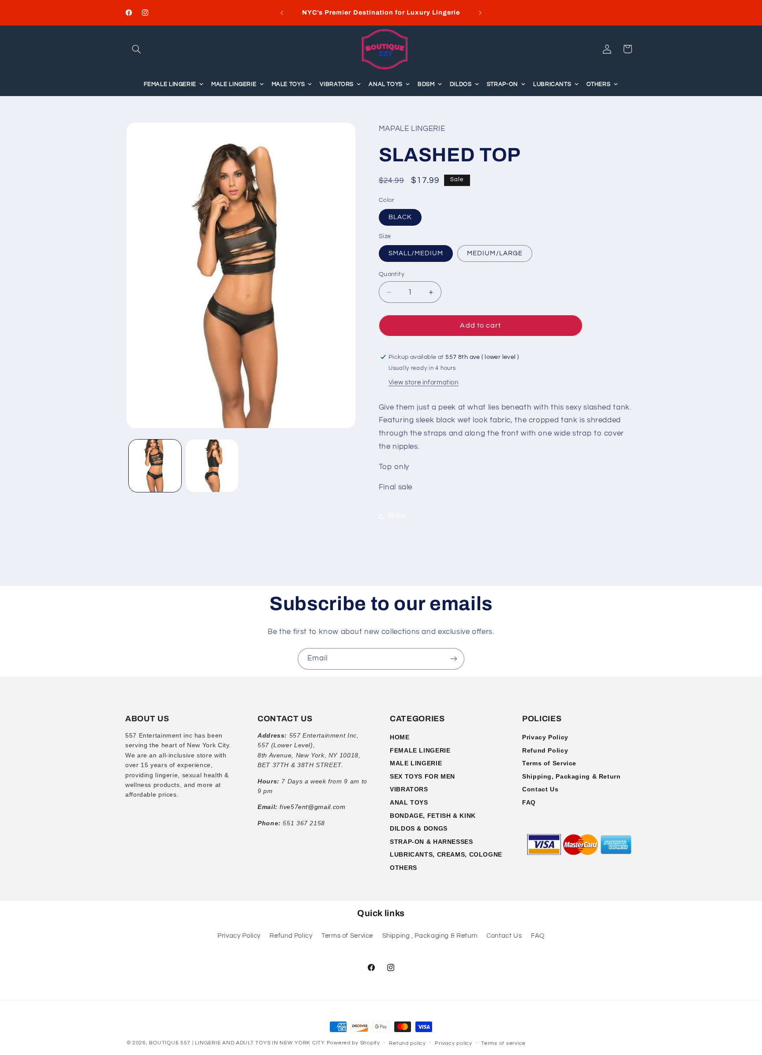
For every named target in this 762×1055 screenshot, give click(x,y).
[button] (137, 49)
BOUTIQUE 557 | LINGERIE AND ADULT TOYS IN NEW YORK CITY (237, 1042)
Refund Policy (545, 750)
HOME (400, 737)
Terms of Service (549, 763)
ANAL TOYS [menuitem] (386, 84)
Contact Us (540, 789)
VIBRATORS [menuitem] (337, 84)
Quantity (391, 274)
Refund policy (407, 1043)
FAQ (529, 802)
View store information (423, 383)
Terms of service (503, 1043)
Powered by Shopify (353, 1042)
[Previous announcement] (281, 13)
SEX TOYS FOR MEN (422, 776)
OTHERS (403, 867)
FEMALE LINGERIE (420, 750)
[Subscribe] (454, 659)
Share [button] (397, 516)
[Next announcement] (480, 13)
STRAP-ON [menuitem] (502, 84)
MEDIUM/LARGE (495, 253)
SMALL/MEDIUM (416, 253)
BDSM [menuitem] (426, 84)
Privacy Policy (545, 737)
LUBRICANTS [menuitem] (552, 84)
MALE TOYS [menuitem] (288, 84)
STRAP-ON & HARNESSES (431, 841)
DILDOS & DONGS (419, 828)
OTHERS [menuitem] (598, 84)
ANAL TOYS (409, 802)
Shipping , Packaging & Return (430, 935)
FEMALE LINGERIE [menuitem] (170, 84)
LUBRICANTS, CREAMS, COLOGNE (446, 854)
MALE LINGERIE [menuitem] (233, 84)
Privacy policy (453, 1043)
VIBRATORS (409, 789)
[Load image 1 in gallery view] (155, 466)
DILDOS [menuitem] (461, 84)
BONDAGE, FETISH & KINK (433, 815)
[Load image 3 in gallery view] (212, 466)
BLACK (400, 217)
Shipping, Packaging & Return (571, 776)
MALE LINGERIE (416, 763)
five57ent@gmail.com (312, 806)
